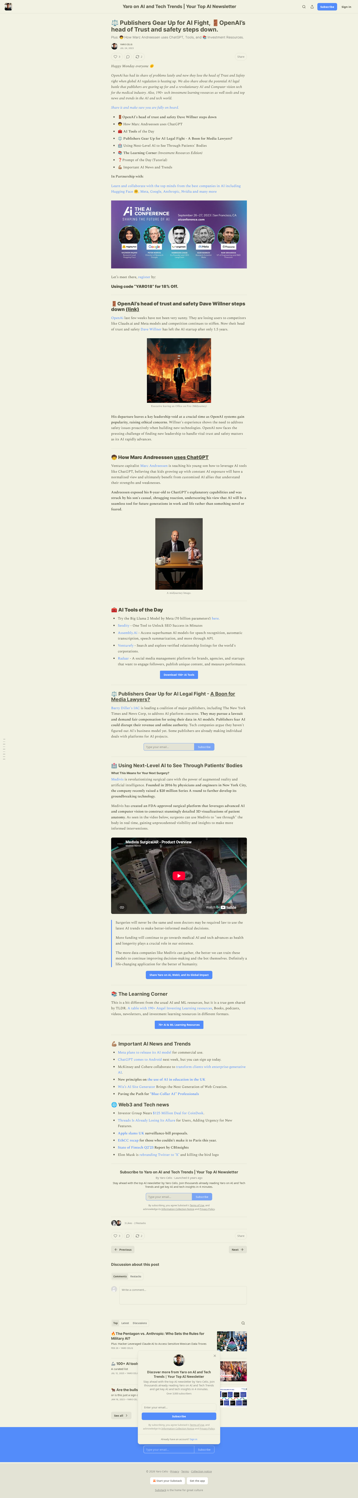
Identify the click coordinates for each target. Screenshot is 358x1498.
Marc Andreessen (154, 466)
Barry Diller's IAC (125, 708)
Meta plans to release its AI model (144, 1052)
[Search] (304, 6)
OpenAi (117, 318)
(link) (132, 309)
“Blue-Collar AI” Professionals (174, 1094)
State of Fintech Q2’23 (135, 1147)
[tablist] (127, 1276)
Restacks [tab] (135, 1276)
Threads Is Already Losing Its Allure (146, 1120)
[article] (179, 1343)
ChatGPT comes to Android (140, 1059)
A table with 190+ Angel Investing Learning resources (170, 1008)
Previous (125, 1249)
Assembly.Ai (128, 633)
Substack (160, 1490)
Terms (185, 1471)
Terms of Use (197, 1425)
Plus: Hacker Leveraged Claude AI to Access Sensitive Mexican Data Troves (158, 1343)
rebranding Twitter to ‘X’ (159, 1155)
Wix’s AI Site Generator (136, 1087)
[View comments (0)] (128, 56)
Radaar (123, 658)
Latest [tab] (125, 1323)
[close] (215, 1356)
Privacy (174, 1471)
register (144, 277)
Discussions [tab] (140, 1323)
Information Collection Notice (177, 1428)
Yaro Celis (126, 44)
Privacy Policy (207, 1428)
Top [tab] (115, 1323)
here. (216, 618)
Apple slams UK (131, 1133)
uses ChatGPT (191, 457)
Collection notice (201, 1471)
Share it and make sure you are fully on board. (145, 107)
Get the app (197, 1481)
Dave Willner (151, 329)
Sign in (346, 7)
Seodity (124, 625)
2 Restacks (140, 1223)
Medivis (117, 779)
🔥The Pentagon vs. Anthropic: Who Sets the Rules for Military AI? (157, 1336)
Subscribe (327, 7)
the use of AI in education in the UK (176, 1079)
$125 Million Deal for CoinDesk (178, 1113)
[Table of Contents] (4, 749)
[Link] (106, 287)
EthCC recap (128, 1140)
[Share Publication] (312, 6)
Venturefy (126, 645)
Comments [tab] (120, 1276)
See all (118, 1415)
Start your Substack (169, 1481)
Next (235, 1249)
